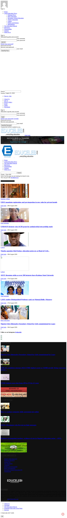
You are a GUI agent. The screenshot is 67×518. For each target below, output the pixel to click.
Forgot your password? (7, 44)
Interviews (7, 27)
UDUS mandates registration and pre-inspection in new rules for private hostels (29, 202)
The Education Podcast (10, 26)
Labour (10, 21)
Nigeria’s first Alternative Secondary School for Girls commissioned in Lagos (28, 324)
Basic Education (12, 16)
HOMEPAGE (15, 177)
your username (21, 38)
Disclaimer (7, 107)
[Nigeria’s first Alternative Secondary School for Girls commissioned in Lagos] (15, 319)
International (11, 24)
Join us (6, 100)
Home (6, 12)
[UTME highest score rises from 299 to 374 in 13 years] (5, 379)
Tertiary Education (13, 19)
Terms (6, 105)
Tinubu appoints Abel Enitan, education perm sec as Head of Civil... (25, 251)
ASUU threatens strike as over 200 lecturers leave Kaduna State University (27, 275)
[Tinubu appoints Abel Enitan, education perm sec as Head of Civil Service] (15, 246)
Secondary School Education (16, 18)
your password (21, 40)
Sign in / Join (7, 96)
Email (5, 104)
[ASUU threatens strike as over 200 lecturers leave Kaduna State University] (15, 270)
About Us (7, 99)
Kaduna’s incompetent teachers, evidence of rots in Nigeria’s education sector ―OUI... (31, 438)
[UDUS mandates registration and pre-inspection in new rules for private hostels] (15, 197)
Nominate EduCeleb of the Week (13, 508)
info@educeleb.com (12, 499)
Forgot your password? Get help (9, 118)
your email (20, 49)
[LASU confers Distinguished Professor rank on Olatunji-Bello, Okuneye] (15, 294)
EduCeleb (3, 205)
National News (12, 15)
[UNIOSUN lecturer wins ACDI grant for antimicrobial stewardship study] (15, 221)
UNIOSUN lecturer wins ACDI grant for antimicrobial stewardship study (27, 227)
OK (2, 516)
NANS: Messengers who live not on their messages (18, 425)
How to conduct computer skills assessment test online (20, 412)
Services (6, 510)
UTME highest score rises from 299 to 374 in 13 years (20, 383)
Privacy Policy (8, 102)
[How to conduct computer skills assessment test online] (5, 408)
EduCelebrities (5, 223)
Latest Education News (10, 13)
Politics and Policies (13, 23)
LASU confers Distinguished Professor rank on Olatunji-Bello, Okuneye (26, 299)
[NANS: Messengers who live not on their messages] (5, 421)
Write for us (7, 32)
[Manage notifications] (63, 514)
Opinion (6, 30)
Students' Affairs (5, 199)
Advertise (7, 505)
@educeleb (18, 332)
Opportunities (8, 29)
